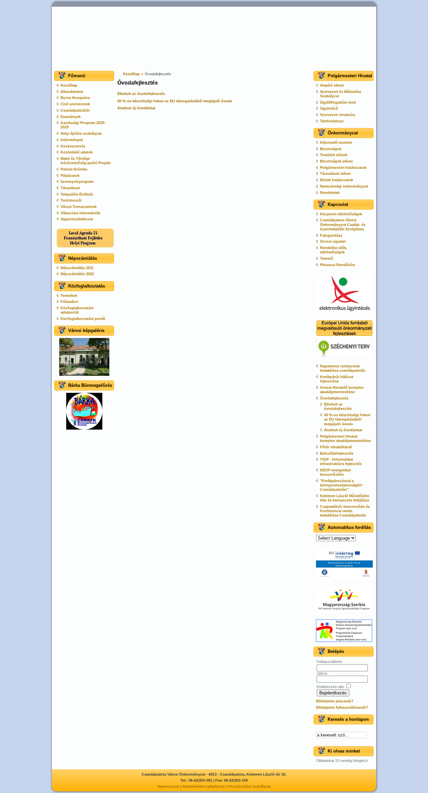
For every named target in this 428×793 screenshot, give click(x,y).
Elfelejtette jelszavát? (334, 701)
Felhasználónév (329, 662)
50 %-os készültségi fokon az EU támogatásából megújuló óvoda (174, 101)
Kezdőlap (131, 74)
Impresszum (168, 786)
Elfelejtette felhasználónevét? (342, 707)
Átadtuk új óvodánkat (136, 108)
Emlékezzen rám (330, 687)
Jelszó (322, 673)
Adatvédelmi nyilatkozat (203, 786)
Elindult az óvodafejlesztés (141, 94)
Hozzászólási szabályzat (249, 786)
